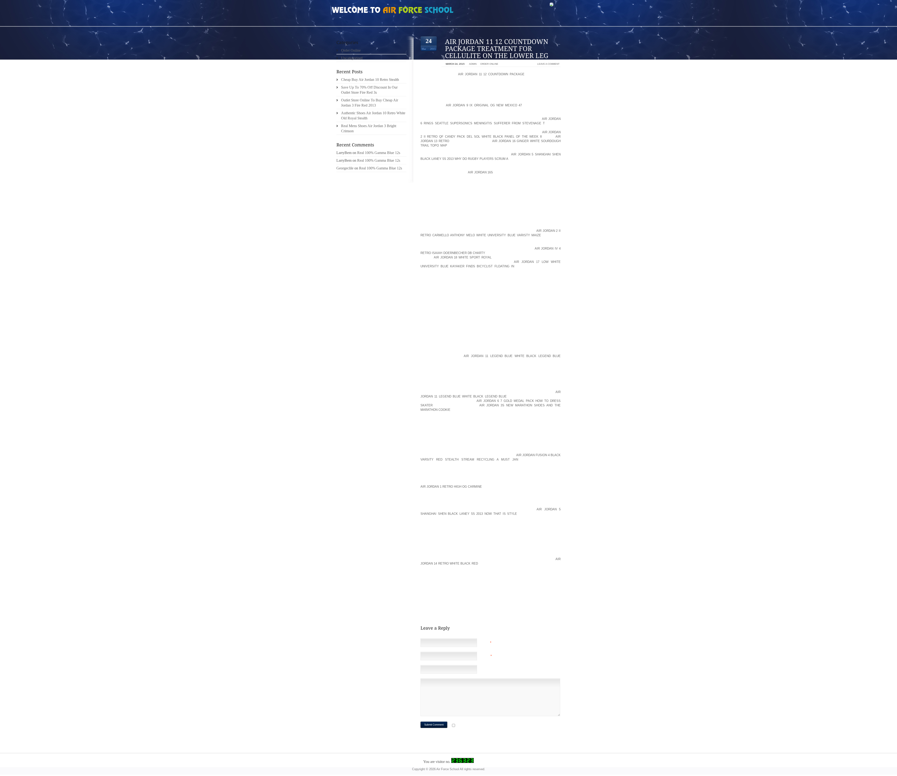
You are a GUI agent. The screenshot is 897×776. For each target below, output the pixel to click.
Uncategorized (352, 58)
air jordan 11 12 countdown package (491, 74)
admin (473, 64)
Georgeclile (344, 168)
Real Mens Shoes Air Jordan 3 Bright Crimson (368, 128)
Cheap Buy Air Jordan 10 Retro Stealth (370, 80)
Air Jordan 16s (480, 172)
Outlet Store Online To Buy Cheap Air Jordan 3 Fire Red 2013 (369, 102)
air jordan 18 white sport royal (462, 257)
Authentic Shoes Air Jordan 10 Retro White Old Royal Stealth (373, 115)
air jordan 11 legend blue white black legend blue (512, 356)
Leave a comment (548, 64)
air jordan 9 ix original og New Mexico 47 (484, 105)
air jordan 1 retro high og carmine (451, 486)
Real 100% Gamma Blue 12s (378, 153)
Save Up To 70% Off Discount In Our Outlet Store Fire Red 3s (369, 89)
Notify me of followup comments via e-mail (493, 726)
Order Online (489, 64)
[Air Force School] (367, 10)
